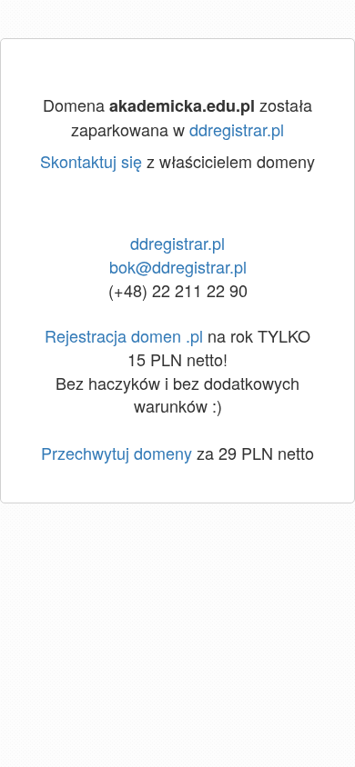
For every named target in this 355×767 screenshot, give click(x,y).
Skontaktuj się (91, 161)
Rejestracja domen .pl (124, 335)
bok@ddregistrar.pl (178, 266)
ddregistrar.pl (236, 129)
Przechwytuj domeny (116, 452)
